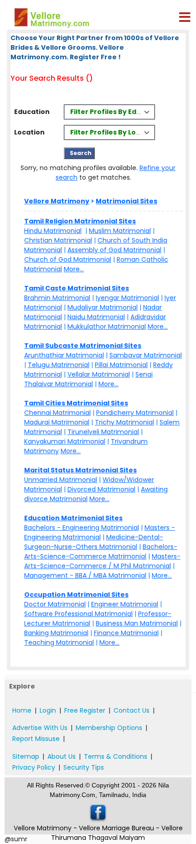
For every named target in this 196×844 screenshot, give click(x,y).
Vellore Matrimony (56, 201)
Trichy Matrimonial (124, 422)
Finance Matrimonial (126, 632)
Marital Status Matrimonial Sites (80, 470)
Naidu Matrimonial (96, 316)
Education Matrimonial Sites (73, 518)
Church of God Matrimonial (67, 259)
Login (48, 710)
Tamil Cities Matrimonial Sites (76, 403)
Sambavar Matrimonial (145, 355)
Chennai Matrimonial (57, 412)
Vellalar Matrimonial (98, 374)
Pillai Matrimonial (121, 364)
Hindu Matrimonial (53, 230)
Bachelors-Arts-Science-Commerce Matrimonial (100, 551)
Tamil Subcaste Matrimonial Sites (82, 345)
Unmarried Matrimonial (60, 479)
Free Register (84, 710)
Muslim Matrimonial (120, 230)
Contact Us (131, 710)
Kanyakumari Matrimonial (64, 441)
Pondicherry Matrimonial (135, 412)
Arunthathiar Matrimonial (64, 355)
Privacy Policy (33, 767)
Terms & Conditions (115, 756)
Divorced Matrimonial (101, 489)
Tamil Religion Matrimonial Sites (80, 221)
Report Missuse (36, 738)
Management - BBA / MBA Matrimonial (85, 575)
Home (21, 710)
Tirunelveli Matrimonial (103, 431)
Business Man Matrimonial (137, 623)
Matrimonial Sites (126, 201)
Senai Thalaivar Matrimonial (88, 379)
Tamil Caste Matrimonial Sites (76, 288)
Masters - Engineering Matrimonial (99, 532)
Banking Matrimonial (56, 632)
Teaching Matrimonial (59, 642)
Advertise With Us (39, 727)
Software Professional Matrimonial (78, 613)
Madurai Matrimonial (56, 422)
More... (74, 269)
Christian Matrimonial (58, 240)
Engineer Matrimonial (124, 604)
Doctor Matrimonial (55, 604)
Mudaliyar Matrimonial (102, 307)
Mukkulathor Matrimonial (106, 326)
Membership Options (109, 727)
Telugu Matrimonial (58, 364)
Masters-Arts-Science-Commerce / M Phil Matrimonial (102, 561)
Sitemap (25, 756)
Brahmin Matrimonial (57, 297)
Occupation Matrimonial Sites (76, 594)
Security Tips (83, 767)
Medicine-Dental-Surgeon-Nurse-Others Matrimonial (93, 542)
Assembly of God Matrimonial (114, 249)
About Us (61, 756)
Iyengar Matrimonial (127, 297)
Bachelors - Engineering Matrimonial (81, 527)
